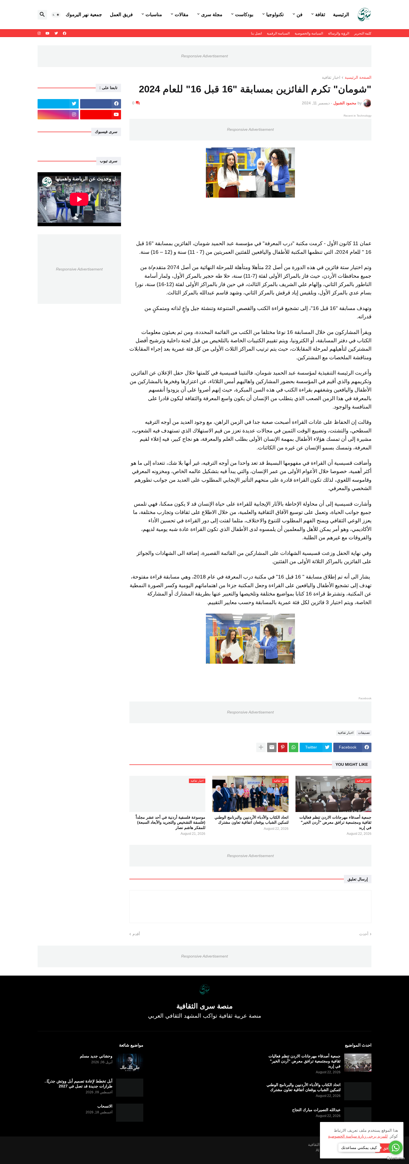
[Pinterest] (282, 747)
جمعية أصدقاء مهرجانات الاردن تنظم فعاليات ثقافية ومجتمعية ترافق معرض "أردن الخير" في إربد (335, 822)
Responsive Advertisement (204, 56)
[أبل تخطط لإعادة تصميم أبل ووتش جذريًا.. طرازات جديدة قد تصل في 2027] (129, 1088)
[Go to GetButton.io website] (396, 1158)
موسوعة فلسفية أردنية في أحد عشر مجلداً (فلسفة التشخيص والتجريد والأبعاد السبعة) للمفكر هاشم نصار (170, 822)
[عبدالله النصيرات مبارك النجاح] (357, 1116)
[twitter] (56, 33)
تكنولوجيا (275, 14)
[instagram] (39, 33)
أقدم (136, 934)
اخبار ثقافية (331, 77)
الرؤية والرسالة (338, 33)
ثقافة (320, 14)
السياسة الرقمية (278, 33)
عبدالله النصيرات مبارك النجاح (316, 1110)
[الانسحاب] (129, 1113)
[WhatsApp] (293, 747)
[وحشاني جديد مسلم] (129, 1063)
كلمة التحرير (362, 33)
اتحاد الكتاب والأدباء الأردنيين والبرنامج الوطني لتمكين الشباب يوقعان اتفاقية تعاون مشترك (251, 820)
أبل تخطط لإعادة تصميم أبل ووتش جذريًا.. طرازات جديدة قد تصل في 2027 (78, 1083)
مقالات (181, 14)
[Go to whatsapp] (396, 1148)
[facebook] (64, 33)
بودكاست (244, 14)
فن (299, 14)
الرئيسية (341, 14)
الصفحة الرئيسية (358, 77)
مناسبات (154, 14)
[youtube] (48, 33)
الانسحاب (104, 1106)
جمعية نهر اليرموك (84, 14)
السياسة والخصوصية (309, 33)
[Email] (272, 747)
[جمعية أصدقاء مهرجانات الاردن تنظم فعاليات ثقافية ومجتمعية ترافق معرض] (357, 1063)
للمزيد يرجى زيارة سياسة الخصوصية (358, 1136)
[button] (56, 15)
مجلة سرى (211, 14)
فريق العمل (121, 14)
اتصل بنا (256, 33)
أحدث (363, 934)
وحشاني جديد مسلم (96, 1056)
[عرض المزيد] (261, 747)
